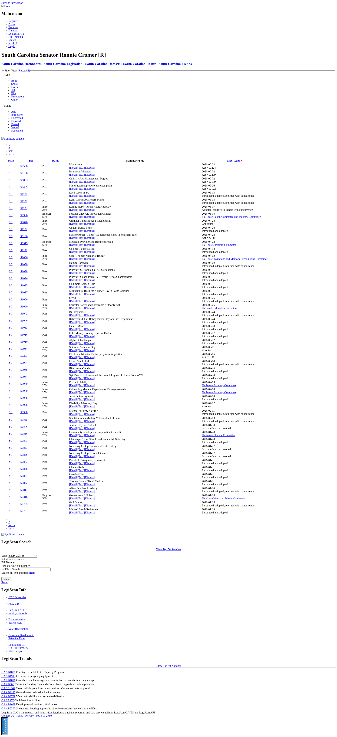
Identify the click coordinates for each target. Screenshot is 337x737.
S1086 (24, 278)
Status (55, 160)
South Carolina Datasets (102, 64)
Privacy (29, 715)
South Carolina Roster (139, 64)
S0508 (24, 166)
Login (11, 46)
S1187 (23, 194)
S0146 (24, 236)
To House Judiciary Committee (219, 244)
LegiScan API (16, 33)
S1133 (23, 208)
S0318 (24, 496)
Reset (4, 582)
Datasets (13, 30)
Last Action (233, 160)
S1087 (24, 292)
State (11, 160)
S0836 (24, 454)
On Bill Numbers (18, 647)
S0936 (24, 215)
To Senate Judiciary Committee (219, 385)
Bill (31, 160)
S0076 (24, 222)
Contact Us (7, 715)
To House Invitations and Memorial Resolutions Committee (235, 258)
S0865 (24, 419)
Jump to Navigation (12, 2)
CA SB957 (7, 700)
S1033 (24, 327)
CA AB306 (7, 684)
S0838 (24, 468)
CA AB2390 (8, 708)
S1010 (24, 341)
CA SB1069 (8, 688)
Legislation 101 (17, 644)
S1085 (24, 285)
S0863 (24, 180)
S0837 (24, 447)
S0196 (24, 173)
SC (10, 166)
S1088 (24, 271)
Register (13, 20)
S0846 (24, 426)
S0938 (24, 397)
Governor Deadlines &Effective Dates (21, 637)
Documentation (16, 619)
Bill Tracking (15, 36)
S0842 (24, 482)
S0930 (24, 390)
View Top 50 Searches (168, 549)
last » (11, 154)
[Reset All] (24, 70)
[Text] (81, 167)
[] (32, 572)
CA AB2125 (8, 692)
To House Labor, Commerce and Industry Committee (231, 216)
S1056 (24, 299)
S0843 (24, 461)
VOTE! (12, 43)
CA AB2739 (8, 696)
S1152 (23, 229)
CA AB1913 (8, 676)
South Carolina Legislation (63, 64)
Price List (13, 603)
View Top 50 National (168, 665)
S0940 (24, 383)
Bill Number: (9, 562)
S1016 (24, 334)
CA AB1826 (8, 680)
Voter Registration (18, 628)
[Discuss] (89, 167)
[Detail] (73, 167)
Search (12, 39)
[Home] (6, 6)
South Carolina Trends (175, 64)
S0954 (24, 376)
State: (4, 555)
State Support (15, 651)
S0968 (24, 369)
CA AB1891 (8, 672)
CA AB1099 (8, 704)
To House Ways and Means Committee (223, 498)
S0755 (24, 503)
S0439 (24, 187)
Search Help (15, 622)
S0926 (24, 404)
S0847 (24, 440)
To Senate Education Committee (220, 308)
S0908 (24, 412)
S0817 (24, 489)
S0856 (24, 433)
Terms (19, 715)
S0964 (24, 348)
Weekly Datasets (17, 613)
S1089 (24, 264)
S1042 (24, 313)
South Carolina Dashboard (21, 64)
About (11, 24)
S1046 (24, 320)
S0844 (24, 475)
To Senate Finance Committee (218, 435)
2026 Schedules (17, 597)
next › (11, 150)
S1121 (23, 250)
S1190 (23, 201)
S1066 (24, 257)
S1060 (24, 306)
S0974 (24, 362)
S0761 (24, 510)
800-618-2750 (44, 715)
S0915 (24, 243)
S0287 (24, 355)
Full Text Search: (11, 569)
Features (13, 27)
